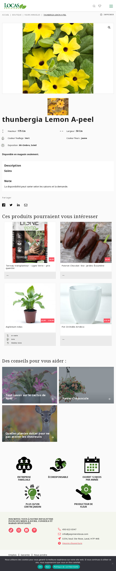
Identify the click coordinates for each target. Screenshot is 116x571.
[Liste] (100, 6)
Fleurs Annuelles (32, 15)
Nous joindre (40, 554)
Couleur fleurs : (73, 138)
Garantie (25, 554)
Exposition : (13, 145)
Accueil (5, 15)
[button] (109, 27)
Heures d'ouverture (72, 543)
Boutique (16, 15)
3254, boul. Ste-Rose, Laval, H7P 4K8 (80, 538)
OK (40, 567)
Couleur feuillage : (16, 138)
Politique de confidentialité (66, 567)
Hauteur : (12, 131)
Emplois (12, 554)
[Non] (112, 563)
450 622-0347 (69, 529)
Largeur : (71, 131)
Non (48, 567)
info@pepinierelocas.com (75, 534)
